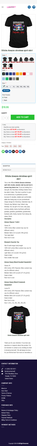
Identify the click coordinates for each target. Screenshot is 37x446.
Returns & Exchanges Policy (9, 410)
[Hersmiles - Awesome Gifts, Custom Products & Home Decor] (15, 7)
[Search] (29, 7)
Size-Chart (4, 391)
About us (4, 388)
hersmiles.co (28, 352)
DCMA (3, 398)
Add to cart (22, 117)
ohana (15, 146)
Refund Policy (7, 170)
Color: (4, 70)
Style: (4, 55)
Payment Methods (6, 418)
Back (5, 100)
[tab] (18, 166)
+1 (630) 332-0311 (10, 369)
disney (6, 146)
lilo (11, 146)
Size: (4, 83)
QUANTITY (4, 113)
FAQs (2, 400)
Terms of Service (6, 393)
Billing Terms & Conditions (9, 420)
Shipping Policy (6, 415)
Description (6, 166)
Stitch (19, 146)
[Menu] (2, 7)
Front (5, 97)
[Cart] (33, 7)
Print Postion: (6, 95)
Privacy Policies (6, 396)
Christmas (8, 142)
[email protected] (11, 350)
